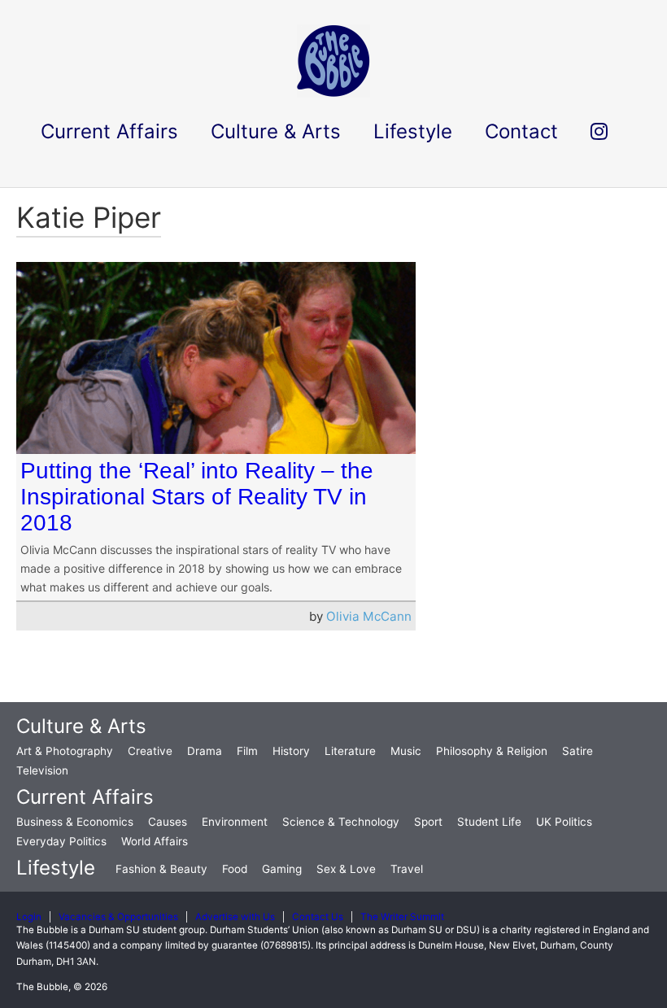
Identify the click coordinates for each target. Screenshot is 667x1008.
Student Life (489, 821)
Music (405, 750)
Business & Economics (74, 821)
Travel (406, 868)
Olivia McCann (369, 616)
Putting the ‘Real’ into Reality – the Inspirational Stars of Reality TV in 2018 (196, 496)
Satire (577, 750)
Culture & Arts (81, 726)
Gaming (282, 868)
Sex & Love (346, 868)
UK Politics (564, 821)
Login (28, 917)
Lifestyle (55, 867)
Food (234, 868)
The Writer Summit (402, 917)
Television (42, 770)
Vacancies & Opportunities (118, 917)
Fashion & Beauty (161, 868)
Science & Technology (340, 821)
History (291, 750)
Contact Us (317, 917)
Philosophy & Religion (491, 750)
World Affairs (154, 841)
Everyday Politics (61, 841)
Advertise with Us (235, 917)
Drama (204, 750)
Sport (428, 821)
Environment (235, 821)
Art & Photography (64, 750)
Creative (150, 750)
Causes (167, 821)
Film (247, 750)
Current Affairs (85, 797)
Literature (350, 750)
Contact (521, 131)
